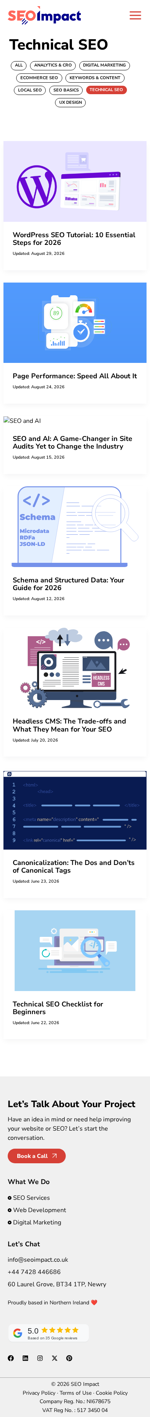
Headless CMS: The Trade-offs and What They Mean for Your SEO (69, 725)
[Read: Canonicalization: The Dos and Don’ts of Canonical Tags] (75, 809)
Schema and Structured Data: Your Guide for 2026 (68, 583)
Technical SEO (106, 90)
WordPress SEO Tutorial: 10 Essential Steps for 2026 (74, 238)
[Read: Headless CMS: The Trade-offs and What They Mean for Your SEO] (75, 667)
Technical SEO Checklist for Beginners (58, 1008)
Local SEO (30, 90)
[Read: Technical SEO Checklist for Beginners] (75, 950)
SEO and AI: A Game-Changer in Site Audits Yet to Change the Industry (72, 442)
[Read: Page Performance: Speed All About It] (75, 322)
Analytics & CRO (53, 65)
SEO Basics (66, 90)
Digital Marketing (104, 65)
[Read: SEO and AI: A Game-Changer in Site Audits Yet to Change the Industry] (22, 420)
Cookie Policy (112, 1393)
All (19, 65)
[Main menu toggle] (135, 15)
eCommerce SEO (39, 78)
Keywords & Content (95, 78)
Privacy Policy (39, 1393)
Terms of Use (76, 1393)
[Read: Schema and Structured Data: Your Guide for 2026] (75, 526)
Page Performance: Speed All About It (75, 376)
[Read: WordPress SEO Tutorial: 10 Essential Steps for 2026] (75, 181)
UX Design (70, 102)
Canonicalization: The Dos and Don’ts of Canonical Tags (74, 866)
